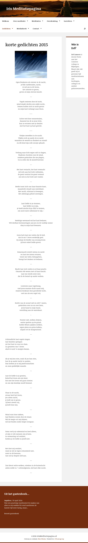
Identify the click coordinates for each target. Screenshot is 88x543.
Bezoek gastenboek (11, 513)
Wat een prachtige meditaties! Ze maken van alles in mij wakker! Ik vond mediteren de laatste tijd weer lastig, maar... (21, 505)
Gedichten (6, 28)
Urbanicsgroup (59, 539)
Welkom (5, 21)
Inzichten (68, 21)
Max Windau (42, 539)
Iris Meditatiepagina (23, 8)
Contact (36, 28)
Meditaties (36, 21)
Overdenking (52, 21)
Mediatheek (22, 28)
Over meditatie (19, 21)
